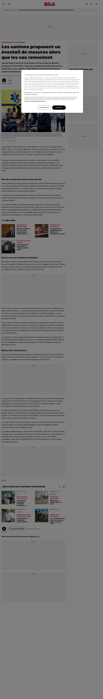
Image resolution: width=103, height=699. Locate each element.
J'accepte (59, 107)
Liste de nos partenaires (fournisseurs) (34, 101)
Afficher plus (44, 107)
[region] (52, 91)
